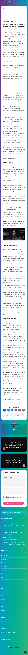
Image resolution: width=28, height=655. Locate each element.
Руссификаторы (5, 636)
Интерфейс (4, 603)
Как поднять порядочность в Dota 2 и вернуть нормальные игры (13, 533)
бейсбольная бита (7, 80)
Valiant (14, 429)
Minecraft (4, 559)
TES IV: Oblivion (5, 570)
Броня (3, 592)
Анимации (4, 581)
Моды (3, 617)
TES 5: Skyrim (4, 563)
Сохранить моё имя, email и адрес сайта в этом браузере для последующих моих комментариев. (13, 498)
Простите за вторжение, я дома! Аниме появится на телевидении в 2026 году (14, 543)
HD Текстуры (4, 555)
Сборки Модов (5, 639)
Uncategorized (5, 574)
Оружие (3, 625)
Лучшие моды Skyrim (7, 614)
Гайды (3, 595)
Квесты (3, 606)
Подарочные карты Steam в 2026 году (13, 529)
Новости (3, 621)
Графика (3, 599)
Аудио (3, 588)
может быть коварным (16, 399)
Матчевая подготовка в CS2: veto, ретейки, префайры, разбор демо (12, 538)
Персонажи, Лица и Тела (8, 632)
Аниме (3, 585)
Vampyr (3, 577)
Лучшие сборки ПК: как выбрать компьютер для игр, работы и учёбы (13, 524)
